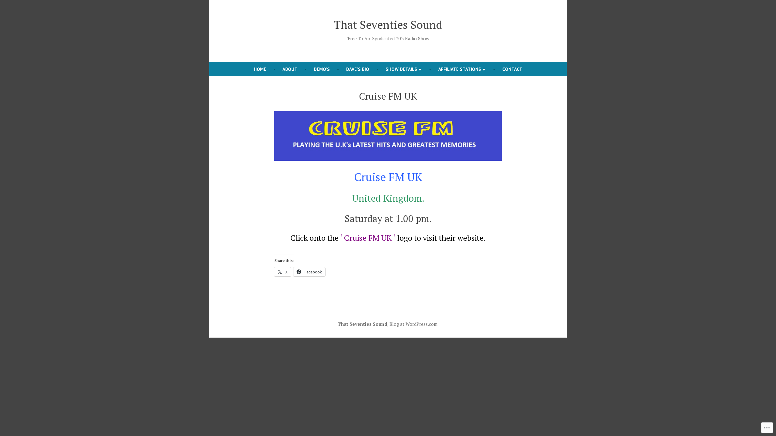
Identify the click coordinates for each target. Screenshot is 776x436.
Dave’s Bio (357, 69)
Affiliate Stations (459, 69)
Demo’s (322, 69)
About (290, 69)
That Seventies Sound (388, 24)
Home (260, 69)
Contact (512, 69)
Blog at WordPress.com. (414, 324)
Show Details (401, 69)
